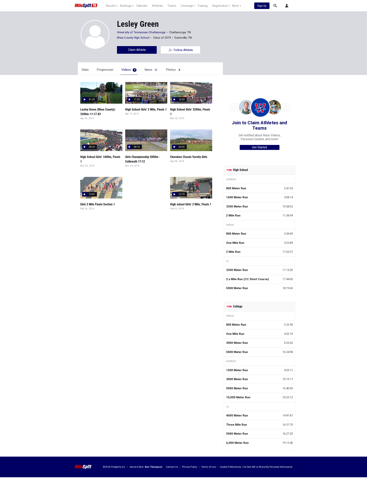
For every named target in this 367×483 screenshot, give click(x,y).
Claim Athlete (137, 50)
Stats (85, 70)
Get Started (259, 147)
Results (110, 5)
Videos (128, 70)
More (235, 5)
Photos (173, 70)
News (151, 70)
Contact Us (172, 467)
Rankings (126, 5)
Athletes (157, 5)
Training (202, 5)
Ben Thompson (153, 467)
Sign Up (261, 5)
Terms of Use (208, 467)
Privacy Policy (189, 467)
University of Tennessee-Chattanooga (141, 32)
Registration (220, 5)
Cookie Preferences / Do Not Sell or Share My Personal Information (256, 467)
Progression (105, 70)
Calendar (142, 5)
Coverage (187, 5)
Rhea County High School (133, 37)
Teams (171, 5)
